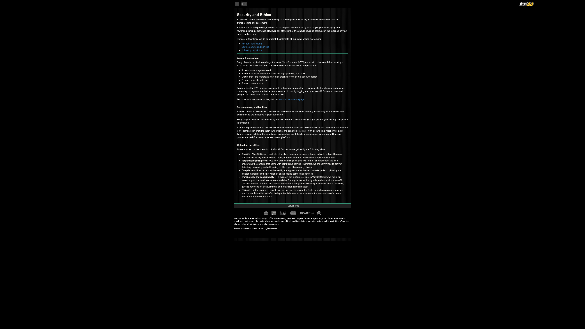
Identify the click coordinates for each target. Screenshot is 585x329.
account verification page (291, 99)
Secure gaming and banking (255, 47)
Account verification (252, 43)
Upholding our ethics (252, 50)
